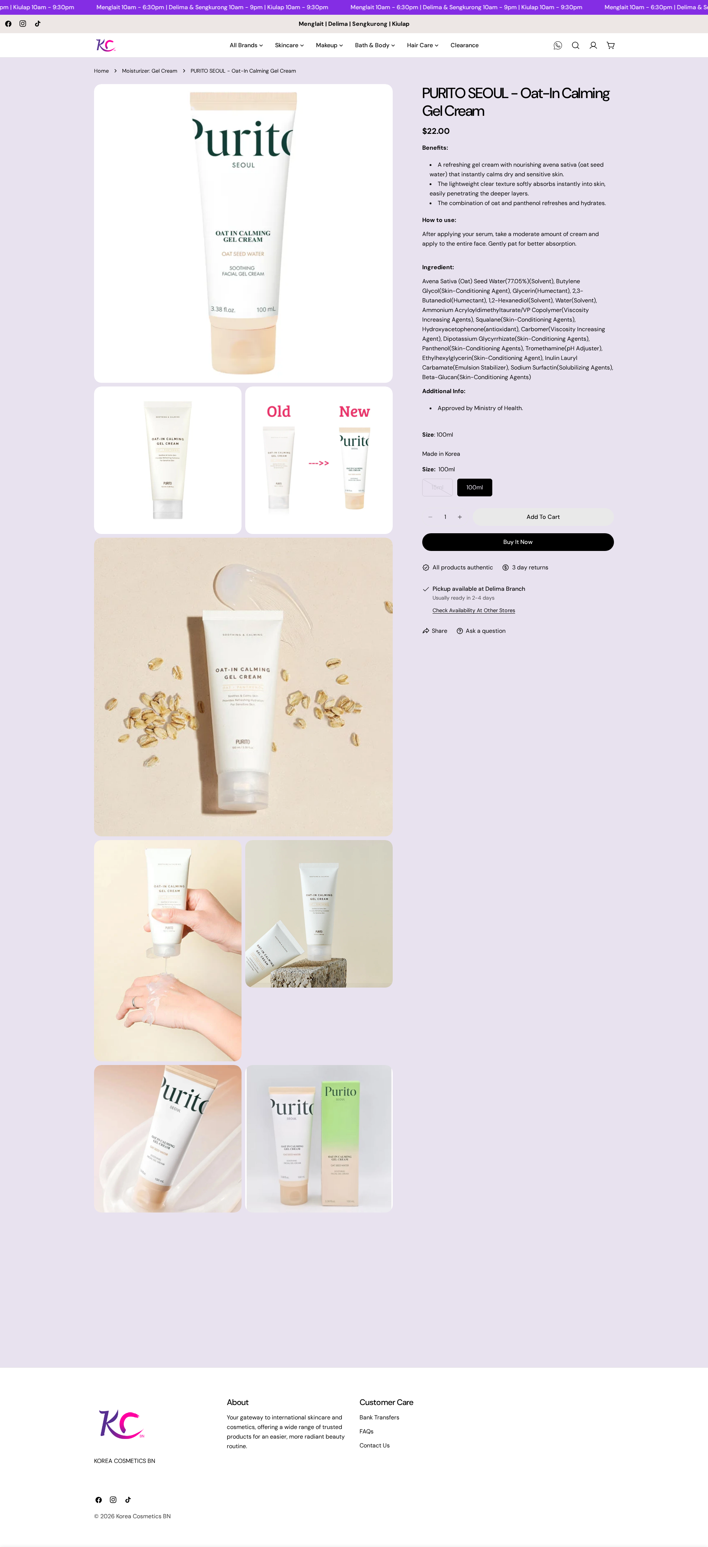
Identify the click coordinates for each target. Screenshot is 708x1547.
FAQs (367, 1431)
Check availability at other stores (474, 610)
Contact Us (375, 1445)
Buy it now (517, 542)
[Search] (575, 45)
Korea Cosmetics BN (143, 1516)
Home (101, 70)
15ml (442, 489)
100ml (474, 487)
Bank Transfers (379, 1417)
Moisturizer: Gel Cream (149, 70)
